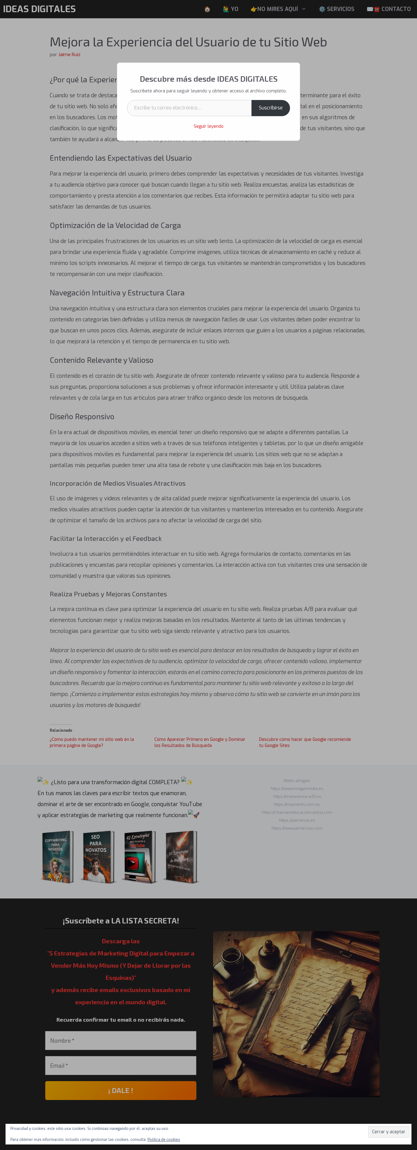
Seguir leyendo (208, 126)
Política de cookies (163, 1139)
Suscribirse (271, 108)
